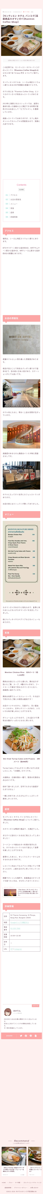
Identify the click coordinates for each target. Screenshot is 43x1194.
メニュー (14, 204)
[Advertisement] (21, 152)
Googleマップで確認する (19, 922)
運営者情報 (8, 1187)
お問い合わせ (34, 1187)
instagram (18, 949)
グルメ (11, 1182)
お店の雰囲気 (15, 199)
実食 (12, 208)
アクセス (13, 195)
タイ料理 (27, 11)
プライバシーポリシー (21, 1187)
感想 (12, 212)
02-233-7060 (15, 928)
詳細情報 (14, 217)
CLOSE (21, 189)
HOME (4, 1182)
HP (11, 949)
